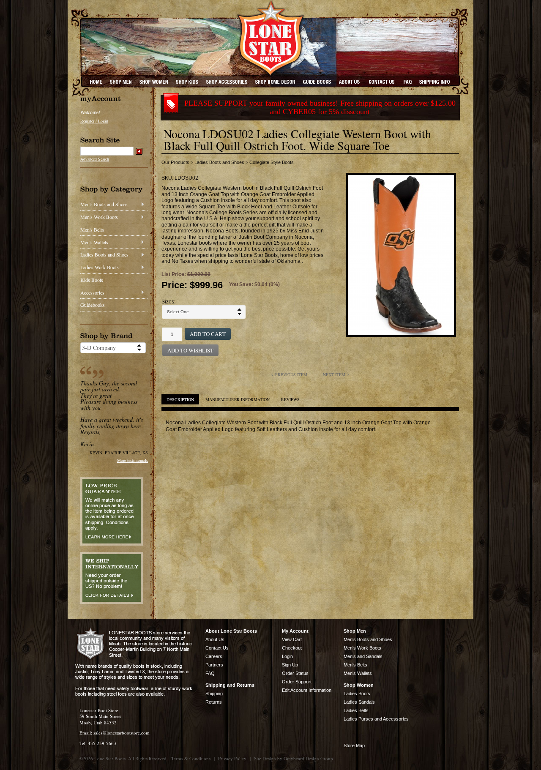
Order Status (295, 673)
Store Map (354, 745)
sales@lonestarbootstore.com (121, 732)
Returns (213, 701)
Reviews (290, 399)
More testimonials (132, 460)
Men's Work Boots (99, 216)
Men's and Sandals (363, 656)
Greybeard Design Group (308, 758)
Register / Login (94, 121)
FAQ (210, 673)
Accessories (92, 292)
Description (180, 399)
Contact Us (217, 647)
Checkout (292, 647)
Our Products (175, 162)
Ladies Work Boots (99, 267)
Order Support (296, 681)
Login (287, 656)
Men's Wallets (94, 242)
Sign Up (290, 664)
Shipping (214, 693)
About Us (214, 639)
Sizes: (168, 302)
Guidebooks (92, 304)
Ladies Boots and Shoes (104, 254)
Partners (214, 664)
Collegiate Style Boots (271, 162)
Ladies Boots (357, 693)
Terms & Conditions (190, 758)
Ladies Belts (356, 710)
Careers (213, 656)
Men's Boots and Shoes (104, 204)
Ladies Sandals (359, 701)
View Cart (292, 639)
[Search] (139, 151)
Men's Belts (92, 229)
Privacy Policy (232, 758)
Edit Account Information (306, 690)
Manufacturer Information (237, 399)
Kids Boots (91, 279)
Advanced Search (94, 159)
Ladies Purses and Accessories (376, 718)
